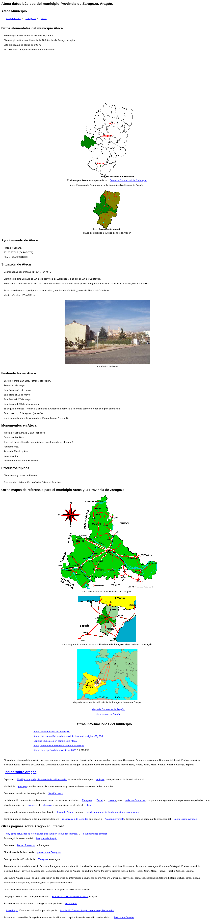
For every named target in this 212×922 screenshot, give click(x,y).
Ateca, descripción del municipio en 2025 (54, 750)
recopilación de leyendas (75, 819)
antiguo (100, 779)
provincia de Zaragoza (49, 852)
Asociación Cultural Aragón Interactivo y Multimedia (87, 910)
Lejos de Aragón (65, 812)
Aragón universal (114, 819)
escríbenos (71, 903)
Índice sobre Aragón (20, 772)
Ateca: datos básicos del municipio (51, 731)
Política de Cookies (124, 917)
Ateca (44, 18)
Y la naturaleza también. (95, 833)
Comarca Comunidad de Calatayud (128, 180)
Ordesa (31, 805)
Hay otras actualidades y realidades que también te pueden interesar (42, 833)
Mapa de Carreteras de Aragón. (108, 709)
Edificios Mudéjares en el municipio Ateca (55, 741)
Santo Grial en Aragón (185, 819)
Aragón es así (13, 18)
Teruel (100, 800)
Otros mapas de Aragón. (108, 714)
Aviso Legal (12, 910)
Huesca (112, 800)
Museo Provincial (26, 845)
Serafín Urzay (55, 793)
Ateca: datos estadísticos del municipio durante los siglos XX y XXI (68, 736)
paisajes (22, 786)
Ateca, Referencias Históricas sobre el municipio (58, 745)
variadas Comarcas (135, 800)
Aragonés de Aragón (46, 838)
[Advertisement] (106, 77)
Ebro (88, 805)
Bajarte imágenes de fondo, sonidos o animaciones (112, 812)
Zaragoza (31, 18)
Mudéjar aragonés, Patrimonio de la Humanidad (42, 779)
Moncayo (47, 805)
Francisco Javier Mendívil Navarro (70, 896)
